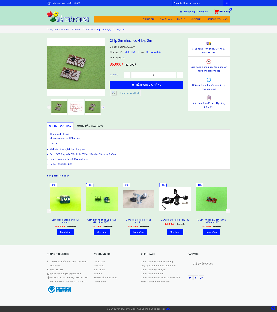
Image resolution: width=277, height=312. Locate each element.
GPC (167, 308)
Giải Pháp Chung (203, 263)
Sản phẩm (165, 19)
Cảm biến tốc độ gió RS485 (175, 219)
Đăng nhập (190, 11)
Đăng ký (203, 11)
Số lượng (114, 75)
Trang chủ (149, 19)
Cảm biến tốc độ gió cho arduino (138, 221)
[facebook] (196, 278)
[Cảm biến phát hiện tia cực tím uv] (65, 199)
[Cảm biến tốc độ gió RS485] (175, 199)
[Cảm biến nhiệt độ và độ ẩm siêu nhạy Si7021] (102, 199)
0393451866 (57, 269)
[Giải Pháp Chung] (68, 15)
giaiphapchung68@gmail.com (65, 273)
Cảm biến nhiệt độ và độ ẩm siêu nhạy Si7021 (102, 221)
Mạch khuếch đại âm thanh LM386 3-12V (211, 221)
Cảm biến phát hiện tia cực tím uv (65, 221)
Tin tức (181, 19)
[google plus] (201, 278)
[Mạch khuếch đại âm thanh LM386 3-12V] (211, 199)
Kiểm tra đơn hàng (217, 19)
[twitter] (190, 278)
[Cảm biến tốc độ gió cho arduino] (138, 199)
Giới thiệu (196, 19)
